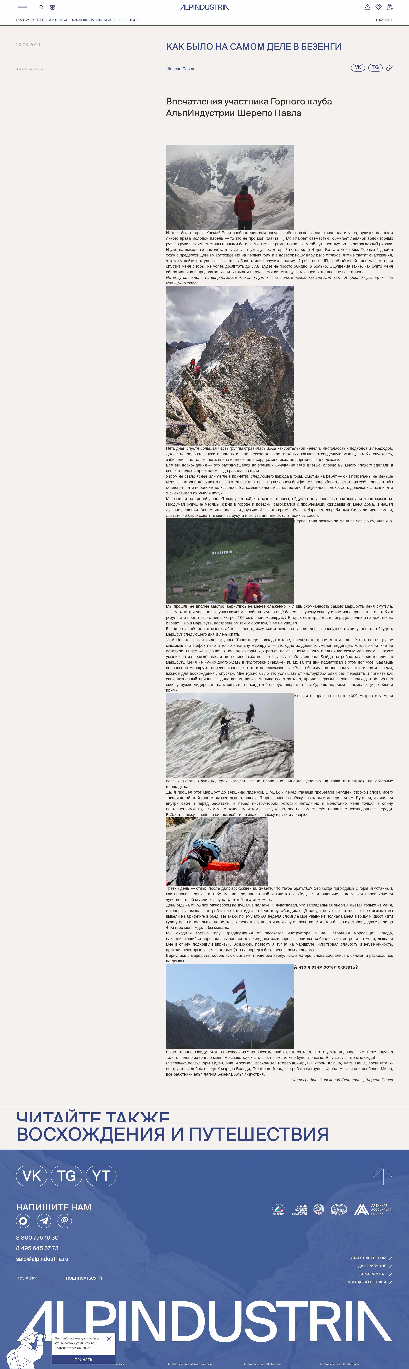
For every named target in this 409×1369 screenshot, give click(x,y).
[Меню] (22, 7)
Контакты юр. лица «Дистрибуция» (339, 1364)
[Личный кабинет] (367, 7)
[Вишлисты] (379, 7)
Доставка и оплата (366, 1282)
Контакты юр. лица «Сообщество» (263, 1364)
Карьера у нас (372, 1274)
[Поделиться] (389, 67)
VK (31, 1177)
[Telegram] (44, 1221)
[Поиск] (41, 7)
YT (101, 1177)
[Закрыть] (109, 1338)
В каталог (384, 20)
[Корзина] (390, 7)
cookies (92, 1338)
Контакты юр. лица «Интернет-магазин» (190, 1364)
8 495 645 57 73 (37, 1248)
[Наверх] (382, 1176)
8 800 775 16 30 (37, 1238)
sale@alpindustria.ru (42, 1259)
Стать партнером (368, 1258)
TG (66, 1177)
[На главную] (204, 7)
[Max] (23, 1221)
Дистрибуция (372, 1266)
